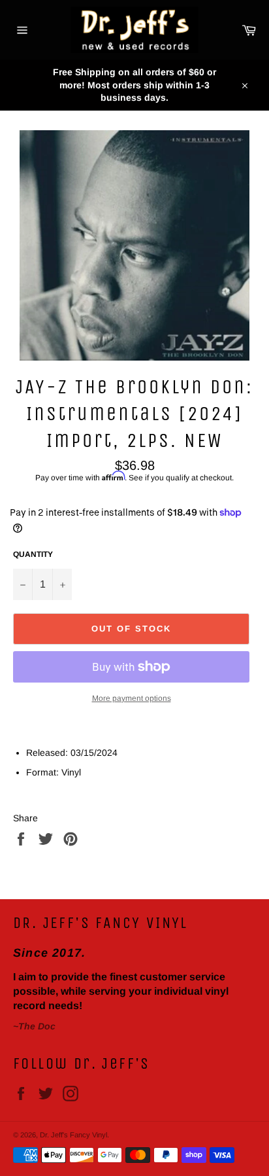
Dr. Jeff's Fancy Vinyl (73, 1135)
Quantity (33, 554)
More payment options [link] (131, 698)
